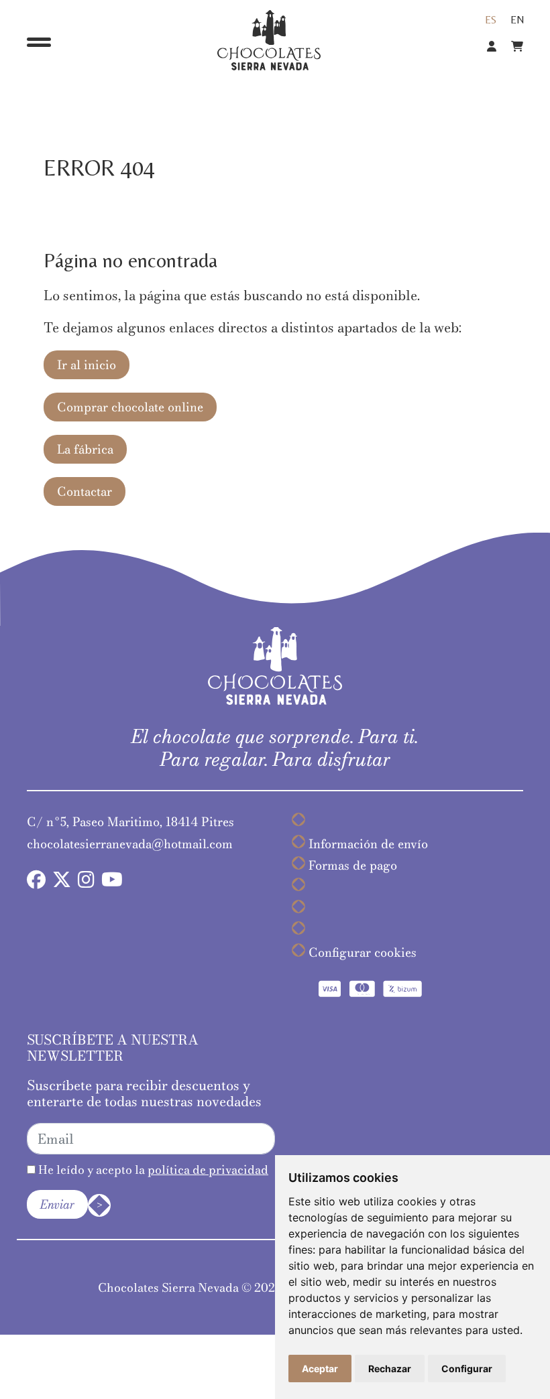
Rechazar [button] (389, 1368)
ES (490, 19)
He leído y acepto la (152, 1169)
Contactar (84, 491)
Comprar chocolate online (130, 407)
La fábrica (85, 449)
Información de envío (368, 844)
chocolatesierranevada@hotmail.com (130, 844)
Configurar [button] (466, 1368)
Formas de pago (353, 865)
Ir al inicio (86, 365)
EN (517, 19)
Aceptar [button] (320, 1368)
